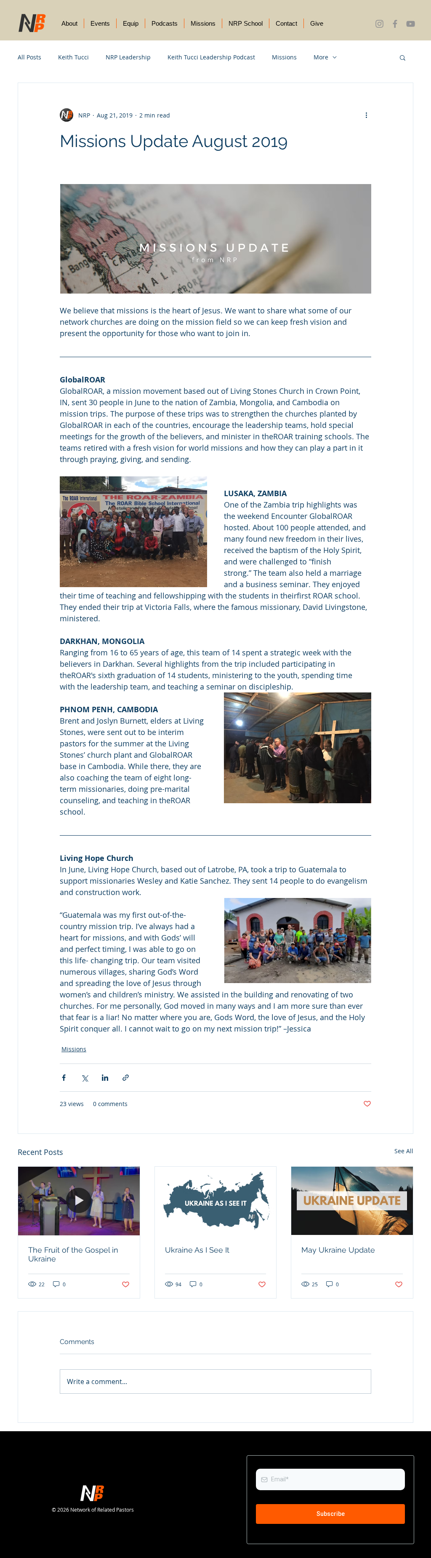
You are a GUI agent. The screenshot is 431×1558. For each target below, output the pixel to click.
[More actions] (366, 115)
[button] (403, 57)
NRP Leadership (128, 57)
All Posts (29, 57)
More (321, 57)
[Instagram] (379, 24)
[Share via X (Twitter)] (84, 1078)
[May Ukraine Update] (352, 1201)
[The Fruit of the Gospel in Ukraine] (79, 1201)
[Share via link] (126, 1078)
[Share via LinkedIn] (105, 1078)
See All (403, 1151)
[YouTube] (410, 24)
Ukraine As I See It (197, 1249)
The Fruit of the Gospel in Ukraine (73, 1254)
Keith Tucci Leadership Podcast (211, 57)
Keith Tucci (73, 57)
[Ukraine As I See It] (216, 1201)
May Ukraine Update (338, 1249)
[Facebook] (395, 24)
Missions (284, 57)
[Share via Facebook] (64, 1078)
